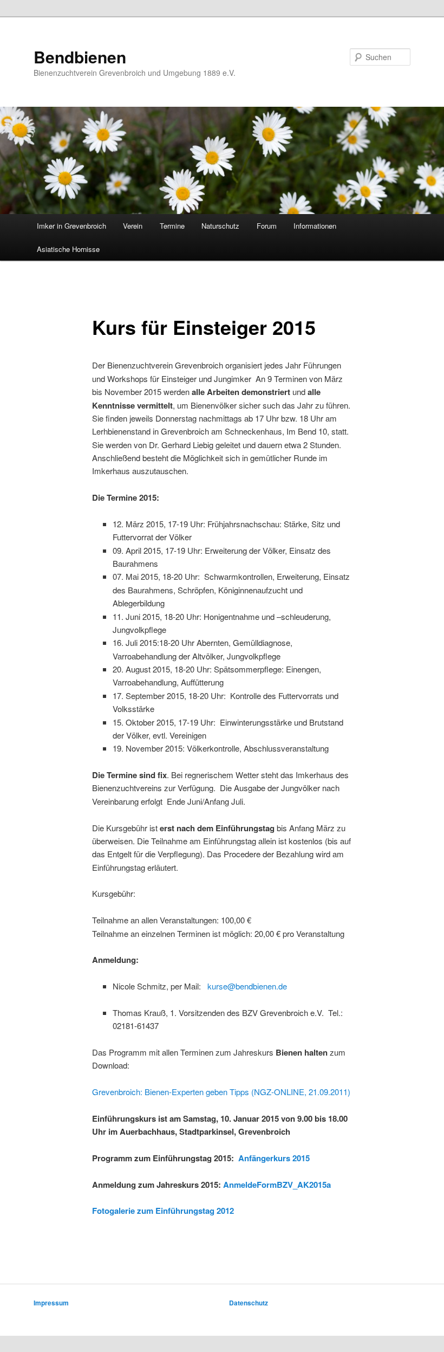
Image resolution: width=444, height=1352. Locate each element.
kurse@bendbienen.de (247, 986)
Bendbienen (80, 56)
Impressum (51, 1303)
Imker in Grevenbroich (71, 226)
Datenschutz (248, 1303)
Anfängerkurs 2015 (274, 1158)
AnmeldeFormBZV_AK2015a (277, 1185)
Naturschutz (220, 226)
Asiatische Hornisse (68, 249)
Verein (132, 226)
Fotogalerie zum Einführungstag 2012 (163, 1211)
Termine (172, 226)
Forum (267, 226)
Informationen (314, 226)
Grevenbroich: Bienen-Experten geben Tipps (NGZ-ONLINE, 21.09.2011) (221, 1091)
